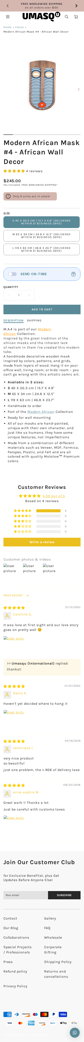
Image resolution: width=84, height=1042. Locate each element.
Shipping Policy (58, 962)
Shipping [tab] (34, 320)
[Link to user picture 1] (13, 646)
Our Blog (11, 928)
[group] (42, 6)
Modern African (40, 412)
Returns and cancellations (56, 974)
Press (8, 962)
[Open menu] (7, 16)
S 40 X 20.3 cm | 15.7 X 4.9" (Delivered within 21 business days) (41, 222)
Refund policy (15, 971)
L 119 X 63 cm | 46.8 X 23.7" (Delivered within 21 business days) (41, 249)
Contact (10, 918)
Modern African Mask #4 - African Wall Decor (36, 31)
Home (7, 27)
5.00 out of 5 (54, 496)
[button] (14, 171)
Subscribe (64, 895)
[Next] (76, 6)
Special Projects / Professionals (17, 949)
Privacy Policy (15, 986)
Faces (19, 27)
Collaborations (16, 937)
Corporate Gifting (53, 949)
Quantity (11, 287)
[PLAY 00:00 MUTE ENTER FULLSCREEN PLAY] (42, 89)
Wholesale (53, 937)
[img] (14, 608)
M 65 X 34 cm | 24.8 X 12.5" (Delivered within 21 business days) (41, 236)
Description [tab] (13, 320)
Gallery (50, 918)
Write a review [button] (42, 542)
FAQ (47, 928)
